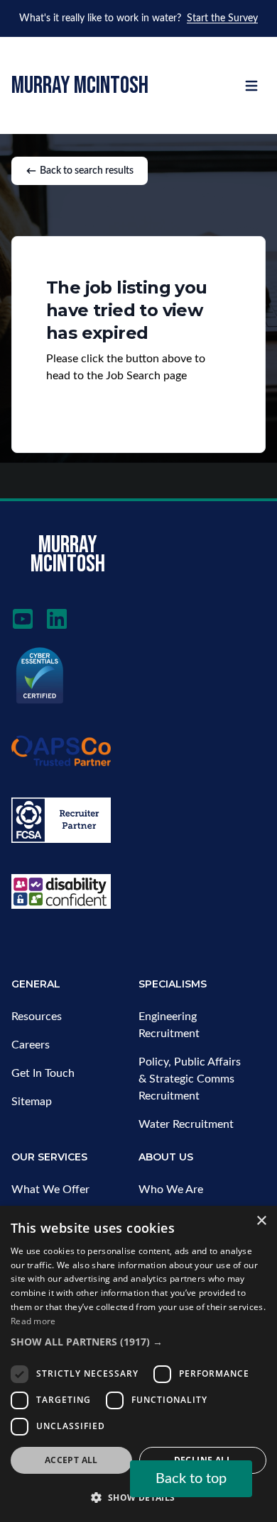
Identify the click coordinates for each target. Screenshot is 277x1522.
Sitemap (31, 1101)
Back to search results (87, 171)
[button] (138, 1341)
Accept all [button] (71, 1460)
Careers (30, 1045)
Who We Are (170, 1189)
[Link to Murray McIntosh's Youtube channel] (22, 619)
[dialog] (138, 1364)
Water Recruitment (186, 1124)
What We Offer (50, 1189)
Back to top (191, 1479)
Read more (33, 1321)
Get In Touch (43, 1073)
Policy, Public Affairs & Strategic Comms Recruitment (189, 1079)
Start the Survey (222, 18)
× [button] (261, 1221)
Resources (36, 1016)
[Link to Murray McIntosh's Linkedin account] (56, 619)
